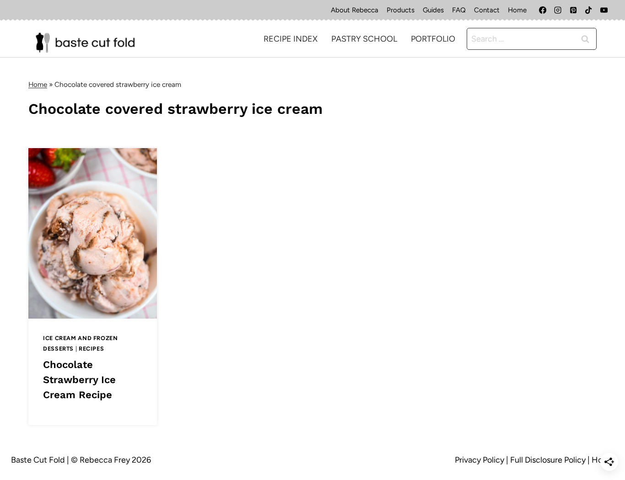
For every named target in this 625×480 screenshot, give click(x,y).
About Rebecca (354, 10)
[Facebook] (542, 10)
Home (517, 10)
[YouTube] (604, 10)
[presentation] (92, 233)
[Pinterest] (573, 10)
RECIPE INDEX (291, 39)
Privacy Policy (479, 460)
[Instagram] (557, 10)
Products (401, 10)
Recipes (91, 348)
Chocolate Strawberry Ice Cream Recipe (79, 379)
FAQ (459, 10)
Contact (487, 10)
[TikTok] (588, 10)
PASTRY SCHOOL (364, 39)
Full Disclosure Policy (548, 460)
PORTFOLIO (433, 39)
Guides (433, 10)
